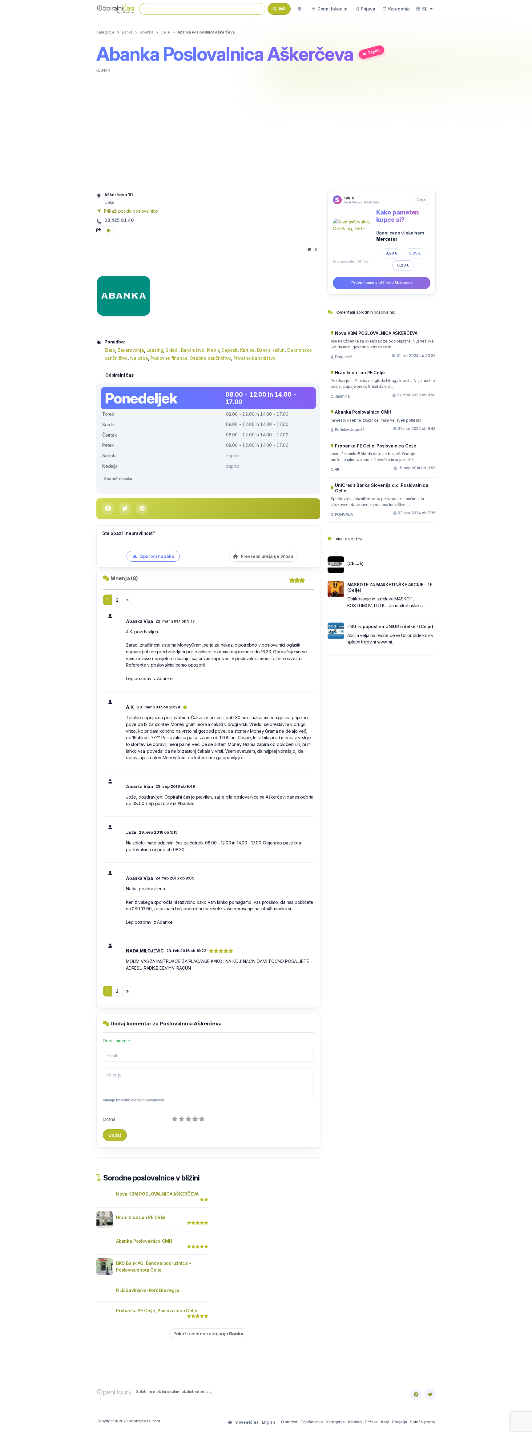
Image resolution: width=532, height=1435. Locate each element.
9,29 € (391, 253)
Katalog (355, 1422)
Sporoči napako (118, 478)
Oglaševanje (311, 1422)
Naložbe (139, 358)
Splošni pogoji (423, 1422)
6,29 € (403, 265)
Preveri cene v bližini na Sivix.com (381, 282)
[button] (424, 9)
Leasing (155, 350)
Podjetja (399, 1422)
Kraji (385, 1422)
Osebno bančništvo (210, 358)
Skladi (172, 350)
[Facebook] (415, 1394)
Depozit (229, 350)
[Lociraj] (299, 9)
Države (371, 1422)
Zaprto (373, 51)
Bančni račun (271, 350)
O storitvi (289, 1422)
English (268, 1422)
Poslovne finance (168, 358)
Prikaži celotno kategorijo (208, 1333)
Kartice (247, 350)
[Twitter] (430, 1394)
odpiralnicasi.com (144, 1421)
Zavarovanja (131, 350)
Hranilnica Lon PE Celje (141, 1217)
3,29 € (415, 253)
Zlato (109, 350)
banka (103, 70)
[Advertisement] (266, 131)
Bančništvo (192, 350)
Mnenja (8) (124, 578)
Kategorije (335, 1422)
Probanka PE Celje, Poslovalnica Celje (156, 1310)
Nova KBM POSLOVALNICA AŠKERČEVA (157, 1194)
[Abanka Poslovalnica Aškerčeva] (123, 295)
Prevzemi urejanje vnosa (266, 556)
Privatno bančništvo (254, 358)
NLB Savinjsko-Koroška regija (147, 1290)
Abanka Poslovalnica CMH (144, 1241)
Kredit (213, 350)
